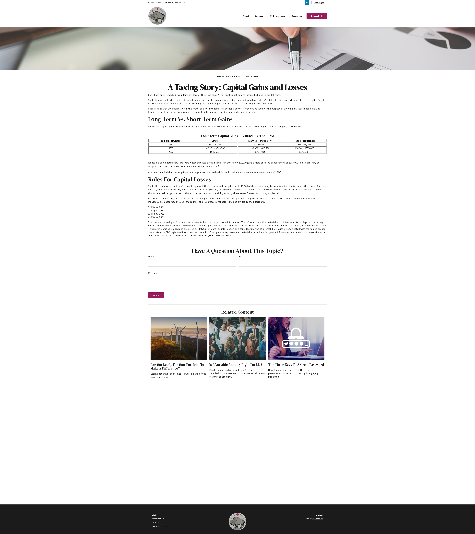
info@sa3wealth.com (176, 2)
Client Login (319, 2)
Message (152, 273)
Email (242, 256)
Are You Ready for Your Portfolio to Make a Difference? (177, 366)
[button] (246, 15)
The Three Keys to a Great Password (296, 364)
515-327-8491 (156, 2)
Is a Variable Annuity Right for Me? (235, 364)
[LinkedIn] (307, 2)
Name (151, 256)
